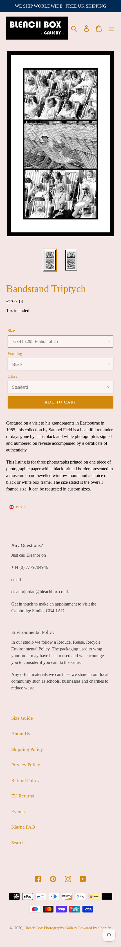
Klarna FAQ (23, 827)
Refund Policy (25, 780)
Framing (15, 353)
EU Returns (22, 796)
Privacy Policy (25, 764)
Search (18, 842)
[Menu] (111, 28)
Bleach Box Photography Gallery (50, 928)
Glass (12, 376)
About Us (20, 733)
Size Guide (22, 718)
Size (11, 330)
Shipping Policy (27, 749)
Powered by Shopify (94, 928)
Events (18, 811)
